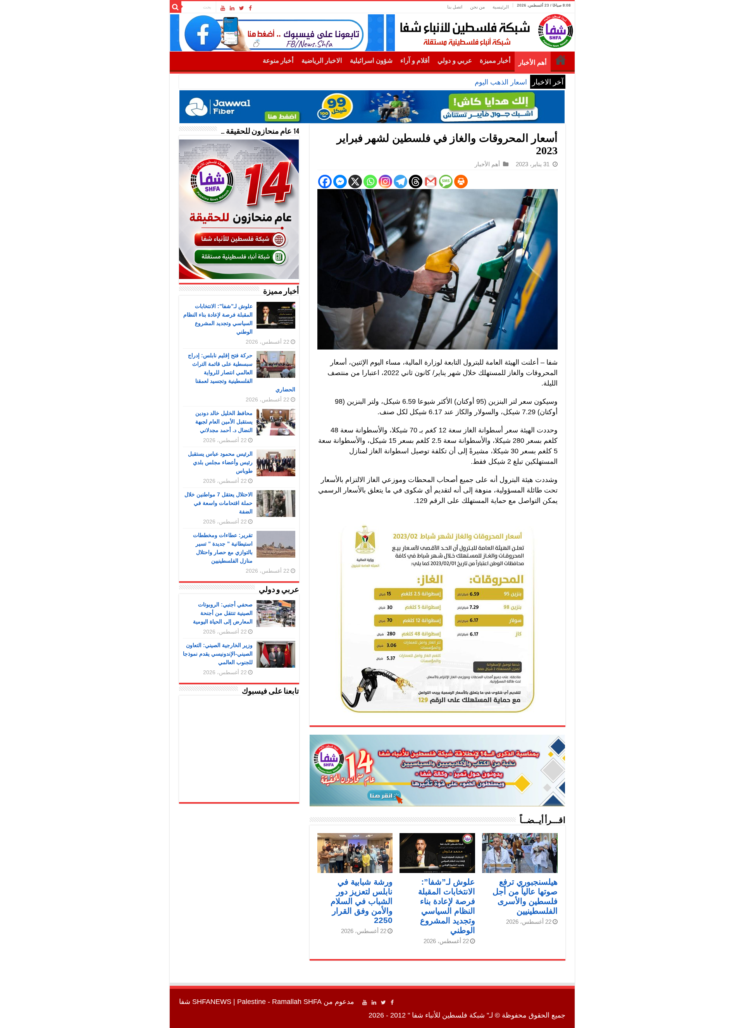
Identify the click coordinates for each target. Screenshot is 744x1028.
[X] (355, 181)
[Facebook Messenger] (340, 181)
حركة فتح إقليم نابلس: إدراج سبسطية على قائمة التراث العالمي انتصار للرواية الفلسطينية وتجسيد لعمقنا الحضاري (241, 372)
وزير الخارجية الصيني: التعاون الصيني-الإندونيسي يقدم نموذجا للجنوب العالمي (218, 653)
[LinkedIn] (232, 8)
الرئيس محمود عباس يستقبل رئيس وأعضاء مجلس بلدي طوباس (220, 462)
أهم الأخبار (532, 62)
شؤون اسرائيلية (371, 60)
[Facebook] (250, 8)
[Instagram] (385, 181)
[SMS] (446, 181)
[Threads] (415, 181)
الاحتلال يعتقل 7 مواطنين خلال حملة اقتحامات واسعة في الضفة (218, 503)
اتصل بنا (454, 7)
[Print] (461, 181)
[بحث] (175, 7)
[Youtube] (223, 8)
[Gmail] (430, 181)
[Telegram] (400, 181)
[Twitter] (241, 8)
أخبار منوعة (278, 60)
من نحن (477, 7)
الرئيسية (501, 7)
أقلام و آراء (415, 60)
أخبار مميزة (495, 60)
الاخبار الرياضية (321, 60)
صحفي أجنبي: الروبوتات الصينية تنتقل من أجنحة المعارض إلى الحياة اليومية (223, 613)
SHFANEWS (211, 1002)
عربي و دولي (454, 60)
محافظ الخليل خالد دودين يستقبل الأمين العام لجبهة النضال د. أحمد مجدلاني (224, 421)
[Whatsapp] (370, 181)
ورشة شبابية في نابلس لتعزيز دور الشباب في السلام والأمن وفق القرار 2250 (362, 901)
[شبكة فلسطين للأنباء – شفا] (484, 29)
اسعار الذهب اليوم (501, 82)
